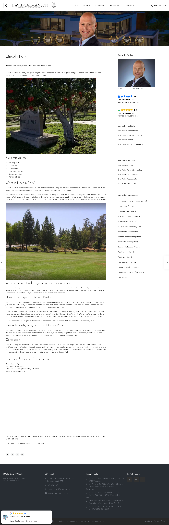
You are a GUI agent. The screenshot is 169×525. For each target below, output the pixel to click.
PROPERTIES (100, 5)
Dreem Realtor (71, 521)
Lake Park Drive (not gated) (129, 216)
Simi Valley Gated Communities (131, 144)
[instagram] (142, 479)
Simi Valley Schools (125, 165)
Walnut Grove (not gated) (128, 267)
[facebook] (129, 479)
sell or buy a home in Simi (32, 436)
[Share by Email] (22, 454)
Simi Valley (21, 73)
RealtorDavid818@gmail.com (60, 489)
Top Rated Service (125, 100)
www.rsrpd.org (19, 371)
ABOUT (76, 5)
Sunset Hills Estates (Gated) (129, 247)
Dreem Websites (97, 521)
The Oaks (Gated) (125, 257)
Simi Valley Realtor (125, 140)
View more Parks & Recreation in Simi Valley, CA (25, 443)
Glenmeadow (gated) (127, 211)
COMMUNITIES (130, 5)
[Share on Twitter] (12, 454)
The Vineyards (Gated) (127, 262)
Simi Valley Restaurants (127, 179)
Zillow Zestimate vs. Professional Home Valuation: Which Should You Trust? (106, 501)
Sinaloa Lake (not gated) (128, 242)
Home (8, 65)
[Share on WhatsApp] (17, 454)
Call (97, 436)
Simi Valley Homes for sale (129, 131)
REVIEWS (87, 5)
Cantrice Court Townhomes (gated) (132, 201)
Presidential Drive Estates (128, 231)
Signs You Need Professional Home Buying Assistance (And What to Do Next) (103, 495)
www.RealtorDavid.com (58, 493)
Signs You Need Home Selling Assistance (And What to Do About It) (106, 507)
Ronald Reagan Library (127, 183)
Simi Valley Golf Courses (128, 174)
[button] (51, 510)
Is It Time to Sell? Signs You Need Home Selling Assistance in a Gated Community (104, 486)
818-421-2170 (160, 5)
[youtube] (136, 479)
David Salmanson (68, 436)
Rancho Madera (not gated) (129, 237)
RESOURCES (114, 5)
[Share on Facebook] (7, 454)
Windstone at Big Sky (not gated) (131, 272)
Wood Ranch (123, 277)
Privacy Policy (147, 521)
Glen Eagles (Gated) (126, 206)
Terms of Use (159, 521)
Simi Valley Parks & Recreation (26, 65)
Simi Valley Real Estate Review (130, 135)
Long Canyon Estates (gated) (129, 226)
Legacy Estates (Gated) (127, 221)
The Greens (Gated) (126, 252)
